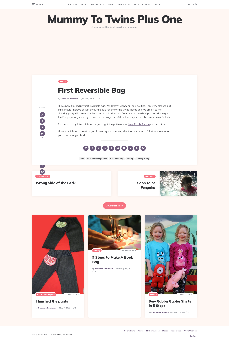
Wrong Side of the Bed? (55, 183)
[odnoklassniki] (42, 165)
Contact (158, 4)
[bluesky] (42, 172)
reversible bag (117, 159)
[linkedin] (42, 133)
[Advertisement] (114, 50)
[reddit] (117, 148)
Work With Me (140, 4)
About (84, 4)
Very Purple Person (139, 124)
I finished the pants (52, 301)
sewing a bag (142, 159)
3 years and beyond (46, 294)
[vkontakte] (130, 148)
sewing (130, 159)
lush (82, 159)
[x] (42, 114)
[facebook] (42, 121)
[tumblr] (111, 148)
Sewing (63, 81)
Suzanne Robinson (69, 99)
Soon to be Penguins (146, 185)
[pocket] (124, 148)
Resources (122, 4)
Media (111, 4)
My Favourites (97, 4)
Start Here (72, 4)
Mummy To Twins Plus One (114, 19)
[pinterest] (42, 127)
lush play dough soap (97, 159)
